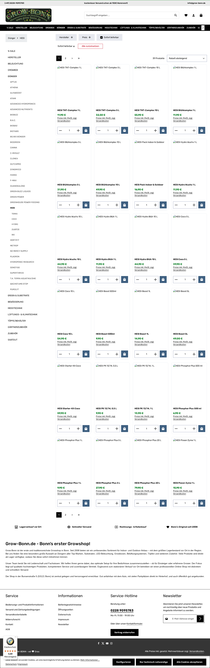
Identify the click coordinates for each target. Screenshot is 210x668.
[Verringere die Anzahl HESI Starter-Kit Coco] (60, 428)
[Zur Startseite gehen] (29, 15)
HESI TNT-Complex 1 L (68, 110)
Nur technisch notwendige (154, 662)
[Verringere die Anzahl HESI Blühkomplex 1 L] (176, 130)
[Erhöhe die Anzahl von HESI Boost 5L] (194, 354)
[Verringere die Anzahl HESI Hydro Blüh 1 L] (99, 279)
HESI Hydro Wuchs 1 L (184, 184)
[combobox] (128, 15)
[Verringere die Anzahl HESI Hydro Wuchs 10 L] (60, 279)
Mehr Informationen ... (90, 660)
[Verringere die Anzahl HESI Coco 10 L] (60, 354)
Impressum (63, 619)
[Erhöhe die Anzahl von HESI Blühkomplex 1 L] (194, 130)
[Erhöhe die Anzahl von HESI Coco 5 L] (194, 279)
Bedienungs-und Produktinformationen (25, 604)
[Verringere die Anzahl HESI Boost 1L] (138, 354)
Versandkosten (196, 651)
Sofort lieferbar (111, 37)
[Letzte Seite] (78, 58)
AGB (8, 629)
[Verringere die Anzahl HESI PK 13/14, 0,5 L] (99, 428)
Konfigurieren (123, 662)
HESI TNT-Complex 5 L (107, 110)
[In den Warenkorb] (86, 130)
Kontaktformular (134, 623)
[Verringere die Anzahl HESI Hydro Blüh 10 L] (138, 279)
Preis (84, 37)
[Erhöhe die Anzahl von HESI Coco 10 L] (78, 354)
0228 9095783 (122, 610)
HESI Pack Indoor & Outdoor (149, 184)
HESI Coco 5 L (180, 259)
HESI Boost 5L (180, 334)
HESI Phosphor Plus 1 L (69, 483)
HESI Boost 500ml (105, 334)
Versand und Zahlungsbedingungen (23, 609)
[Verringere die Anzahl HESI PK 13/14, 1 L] (138, 428)
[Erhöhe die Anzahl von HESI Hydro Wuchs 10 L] (78, 279)
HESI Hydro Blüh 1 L (106, 259)
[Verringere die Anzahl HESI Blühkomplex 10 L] (99, 205)
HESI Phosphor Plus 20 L (147, 483)
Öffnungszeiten (65, 609)
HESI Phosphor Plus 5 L (108, 483)
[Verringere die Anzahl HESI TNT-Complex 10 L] (138, 130)
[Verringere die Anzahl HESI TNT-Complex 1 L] (60, 130)
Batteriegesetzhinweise (69, 604)
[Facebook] (98, 644)
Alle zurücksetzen (90, 46)
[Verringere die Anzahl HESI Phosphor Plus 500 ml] (176, 428)
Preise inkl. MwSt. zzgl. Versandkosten (67, 119)
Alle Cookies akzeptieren (189, 662)
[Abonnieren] (200, 618)
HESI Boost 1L (142, 334)
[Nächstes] (202, 27)
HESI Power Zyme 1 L (184, 483)
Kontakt (9, 624)
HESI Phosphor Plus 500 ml (187, 408)
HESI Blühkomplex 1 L (184, 110)
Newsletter (63, 624)
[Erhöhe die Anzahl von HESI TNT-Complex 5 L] (117, 130)
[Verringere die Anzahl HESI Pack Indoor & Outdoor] (138, 205)
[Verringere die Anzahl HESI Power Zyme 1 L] (176, 503)
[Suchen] (175, 15)
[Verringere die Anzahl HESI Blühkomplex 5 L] (60, 205)
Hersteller (64, 37)
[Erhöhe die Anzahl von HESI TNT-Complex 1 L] (78, 130)
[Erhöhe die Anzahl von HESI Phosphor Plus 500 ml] (194, 428)
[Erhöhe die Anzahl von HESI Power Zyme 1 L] (194, 503)
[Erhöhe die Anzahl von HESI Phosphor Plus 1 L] (78, 503)
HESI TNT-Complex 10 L (147, 110)
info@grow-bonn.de (196, 3)
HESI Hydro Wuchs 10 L (69, 259)
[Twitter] (103, 644)
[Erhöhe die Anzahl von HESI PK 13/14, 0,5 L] (117, 428)
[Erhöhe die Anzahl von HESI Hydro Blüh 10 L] (155, 279)
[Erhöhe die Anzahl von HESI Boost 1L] (155, 354)
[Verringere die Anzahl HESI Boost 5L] (176, 354)
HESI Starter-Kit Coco (68, 408)
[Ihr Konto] (193, 15)
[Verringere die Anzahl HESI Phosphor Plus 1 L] (60, 503)
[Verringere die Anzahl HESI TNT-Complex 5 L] (99, 130)
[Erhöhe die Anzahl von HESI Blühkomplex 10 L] (117, 205)
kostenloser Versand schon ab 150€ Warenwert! (106, 3)
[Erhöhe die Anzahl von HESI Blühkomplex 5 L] (78, 205)
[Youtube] (107, 644)
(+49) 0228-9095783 (14, 3)
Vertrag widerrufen (124, 632)
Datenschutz (64, 614)
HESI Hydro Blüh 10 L (145, 259)
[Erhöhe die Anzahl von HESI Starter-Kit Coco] (78, 428)
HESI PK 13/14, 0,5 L (106, 408)
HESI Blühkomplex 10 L (108, 184)
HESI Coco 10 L (65, 334)
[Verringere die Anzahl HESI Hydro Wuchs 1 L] (176, 205)
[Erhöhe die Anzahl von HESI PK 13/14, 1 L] (155, 428)
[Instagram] (111, 644)
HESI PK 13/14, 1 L (144, 408)
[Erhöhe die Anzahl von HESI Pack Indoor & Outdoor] (155, 205)
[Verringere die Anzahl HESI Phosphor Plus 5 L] (99, 503)
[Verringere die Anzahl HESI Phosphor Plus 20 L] (138, 503)
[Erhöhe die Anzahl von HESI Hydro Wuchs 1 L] (194, 205)
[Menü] (15, 637)
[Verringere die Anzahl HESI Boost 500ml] (99, 354)
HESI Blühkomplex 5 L (68, 184)
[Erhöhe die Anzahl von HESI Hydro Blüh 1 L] (117, 279)
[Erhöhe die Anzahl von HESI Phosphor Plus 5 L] (117, 503)
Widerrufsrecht (13, 619)
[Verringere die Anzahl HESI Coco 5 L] (176, 279)
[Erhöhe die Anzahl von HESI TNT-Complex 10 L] (155, 130)
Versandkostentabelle (16, 614)
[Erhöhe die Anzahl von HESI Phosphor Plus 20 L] (155, 503)
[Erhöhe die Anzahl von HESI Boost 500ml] (117, 354)
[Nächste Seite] (72, 58)
